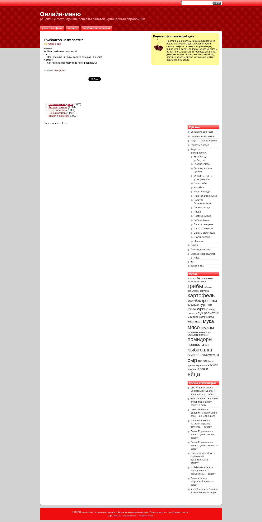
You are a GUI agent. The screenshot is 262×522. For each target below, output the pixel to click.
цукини (191, 365)
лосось (192, 313)
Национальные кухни (202, 136)
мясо (194, 327)
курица (202, 309)
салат (206, 349)
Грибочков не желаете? (63, 40)
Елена (194, 398)
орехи (200, 332)
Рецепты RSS (130, 516)
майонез (193, 316)
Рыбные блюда (202, 220)
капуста (204, 290)
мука (208, 321)
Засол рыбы (200, 183)
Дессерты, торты (203, 175)
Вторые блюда (202, 164)
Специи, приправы (201, 249)
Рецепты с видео (200, 145)
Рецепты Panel (145, 516)
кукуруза (193, 304)
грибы (195, 286)
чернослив (201, 365)
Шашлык (198, 241)
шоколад (192, 369)
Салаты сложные (203, 228)
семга (191, 355)
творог (202, 361)
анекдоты (59, 70)
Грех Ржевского (58, 110)
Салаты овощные (203, 224)
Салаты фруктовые (204, 232)
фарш (211, 361)
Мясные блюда (202, 191)
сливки (201, 355)
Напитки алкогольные (206, 196)
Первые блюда (202, 207)
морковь (195, 321)
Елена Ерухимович (201, 431)
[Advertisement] (94, 93)
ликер (212, 309)
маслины (204, 317)
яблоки (203, 369)
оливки (192, 332)
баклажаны (205, 278)
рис (206, 344)
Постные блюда (202, 216)
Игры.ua (117, 516)
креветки (209, 301)
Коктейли (199, 187)
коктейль (194, 301)
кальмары (193, 291)
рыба (193, 350)
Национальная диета (61, 104)
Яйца (196, 257)
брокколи (192, 281)
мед (211, 316)
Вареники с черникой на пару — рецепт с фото (204, 401)
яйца (194, 374)
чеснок (213, 365)
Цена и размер (57, 113)
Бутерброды (200, 156)
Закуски (201, 160)
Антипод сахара (58, 107)
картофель (201, 295)
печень (204, 335)
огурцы (207, 328)
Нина (193, 453)
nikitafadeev (197, 467)
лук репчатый (208, 313)
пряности (196, 344)
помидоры (200, 339)
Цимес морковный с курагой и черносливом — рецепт (203, 391)
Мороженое (203, 179)
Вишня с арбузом (59, 115)
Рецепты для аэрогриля (204, 140)
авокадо (192, 278)
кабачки (208, 287)
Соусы (194, 245)
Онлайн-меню (60, 14)
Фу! (192, 261)
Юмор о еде (54, 44)
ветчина (201, 281)
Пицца (197, 211)
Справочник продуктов (203, 254)
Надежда (196, 420)
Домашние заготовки (202, 131)
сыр (192, 360)
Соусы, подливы (203, 237)
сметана (213, 355)
